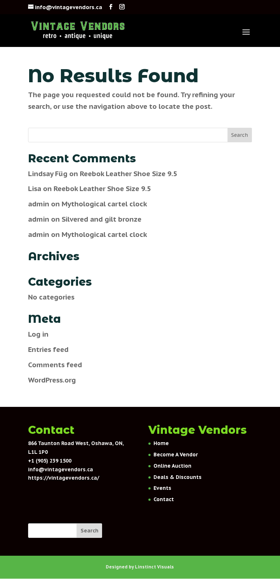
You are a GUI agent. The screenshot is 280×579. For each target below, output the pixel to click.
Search (89, 530)
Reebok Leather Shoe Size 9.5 (128, 173)
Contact (163, 499)
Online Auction (172, 466)
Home (161, 443)
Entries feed (48, 349)
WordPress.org (52, 380)
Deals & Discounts (177, 477)
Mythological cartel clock (104, 203)
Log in (38, 334)
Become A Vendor (175, 454)
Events (162, 488)
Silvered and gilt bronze (101, 219)
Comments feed (55, 364)
